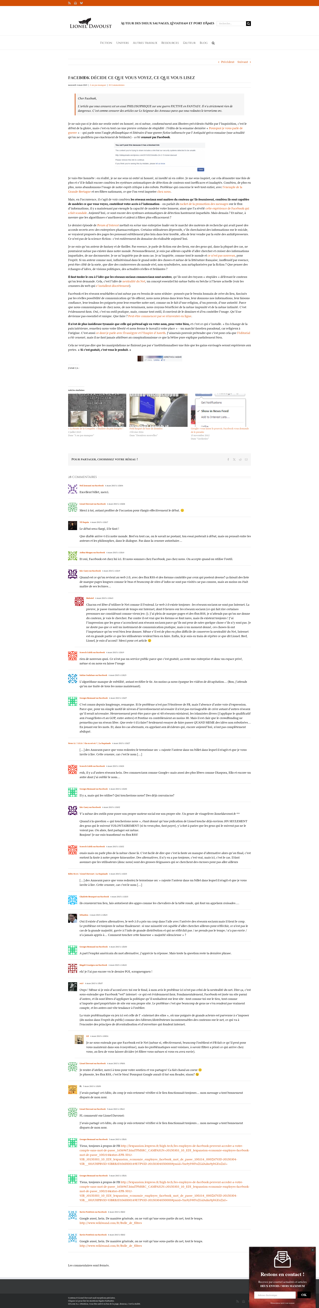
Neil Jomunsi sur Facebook (92, 485)
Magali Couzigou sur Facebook (93, 965)
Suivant (242, 62)
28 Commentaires (116, 85)
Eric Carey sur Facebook (90, 571)
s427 (82, 983)
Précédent (227, 62)
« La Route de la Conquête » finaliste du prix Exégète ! (95, 428)
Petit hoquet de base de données (146, 428)
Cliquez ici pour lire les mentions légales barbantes (91, 1301)
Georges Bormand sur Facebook (94, 698)
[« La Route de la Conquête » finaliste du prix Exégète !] (97, 410)
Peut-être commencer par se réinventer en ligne (159, 316)
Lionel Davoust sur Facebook (93, 504)
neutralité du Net (133, 281)
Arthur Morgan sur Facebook (92, 552)
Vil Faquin (84, 522)
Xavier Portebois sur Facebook (93, 1212)
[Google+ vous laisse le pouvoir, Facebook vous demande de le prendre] (220, 410)
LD (87, 1036)
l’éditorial (243, 333)
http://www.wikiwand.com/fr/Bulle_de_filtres (111, 1223)
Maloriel (90, 598)
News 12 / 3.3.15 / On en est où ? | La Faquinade (89, 743)
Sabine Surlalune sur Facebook (93, 675)
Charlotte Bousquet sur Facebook (94, 896)
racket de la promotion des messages (204, 204)
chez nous (164, 191)
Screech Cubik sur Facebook (92, 652)
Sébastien (84, 915)
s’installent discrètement (112, 286)
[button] (213, 43)
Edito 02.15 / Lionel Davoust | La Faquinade (88, 873)
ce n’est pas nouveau (221, 255)
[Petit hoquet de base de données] (159, 410)
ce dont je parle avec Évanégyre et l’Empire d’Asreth (130, 333)
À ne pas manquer (98, 85)
